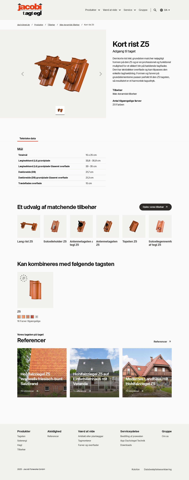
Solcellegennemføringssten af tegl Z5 (167, 243)
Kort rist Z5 (89, 24)
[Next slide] (100, 74)
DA (166, 9)
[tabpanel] (94, 170)
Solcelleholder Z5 (55, 241)
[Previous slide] (23, 74)
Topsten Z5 (129, 241)
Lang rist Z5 (25, 241)
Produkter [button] (90, 10)
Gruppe (143, 10)
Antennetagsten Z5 (106, 243)
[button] (60, 110)
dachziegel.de (23, 24)
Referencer (160, 341)
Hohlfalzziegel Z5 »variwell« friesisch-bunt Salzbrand (42, 379)
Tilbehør (51, 24)
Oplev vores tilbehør (153, 207)
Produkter (38, 24)
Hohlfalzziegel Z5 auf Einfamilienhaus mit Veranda (91, 379)
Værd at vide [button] (110, 10)
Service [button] (128, 10)
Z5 (19, 311)
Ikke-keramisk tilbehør (70, 24)
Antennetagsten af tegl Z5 (82, 243)
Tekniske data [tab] (28, 138)
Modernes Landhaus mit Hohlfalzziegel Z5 (147, 381)
